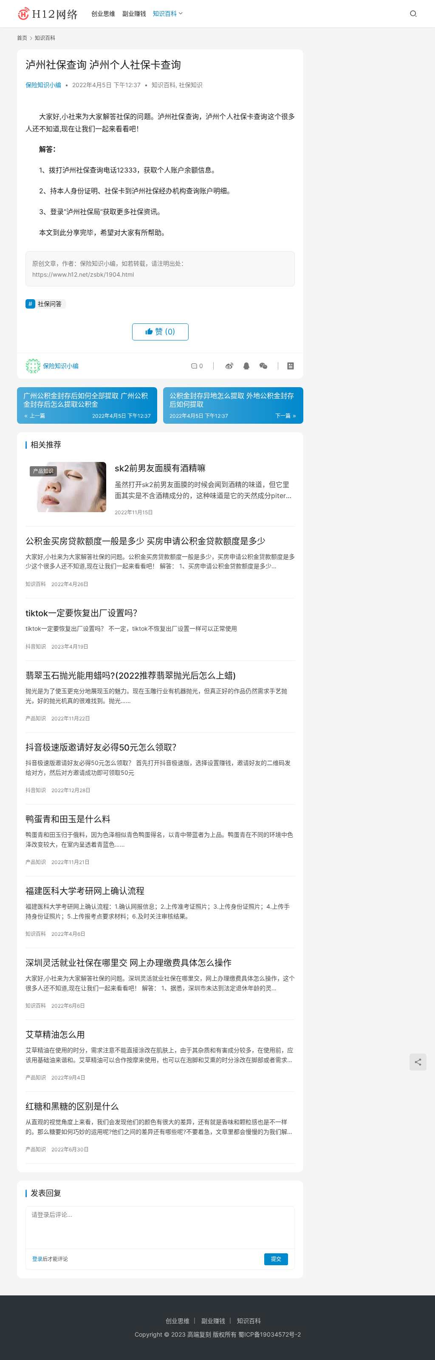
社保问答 (50, 303)
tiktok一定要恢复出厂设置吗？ (83, 613)
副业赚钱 (134, 13)
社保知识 (191, 84)
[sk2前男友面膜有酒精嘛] (65, 487)
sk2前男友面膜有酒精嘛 (160, 468)
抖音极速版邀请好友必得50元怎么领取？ (103, 747)
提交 (276, 1259)
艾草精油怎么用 (55, 1035)
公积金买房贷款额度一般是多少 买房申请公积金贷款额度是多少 (145, 541)
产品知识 (43, 471)
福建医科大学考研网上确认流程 (84, 891)
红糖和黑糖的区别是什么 (72, 1107)
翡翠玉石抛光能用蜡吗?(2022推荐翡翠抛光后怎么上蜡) (130, 676)
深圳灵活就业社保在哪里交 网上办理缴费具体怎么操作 (128, 963)
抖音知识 (35, 646)
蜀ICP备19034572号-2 (269, 1334)
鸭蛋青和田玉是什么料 (67, 819)
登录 (37, 1259)
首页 (22, 38)
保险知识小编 (43, 84)
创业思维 (103, 13)
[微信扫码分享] (262, 366)
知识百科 (165, 13)
